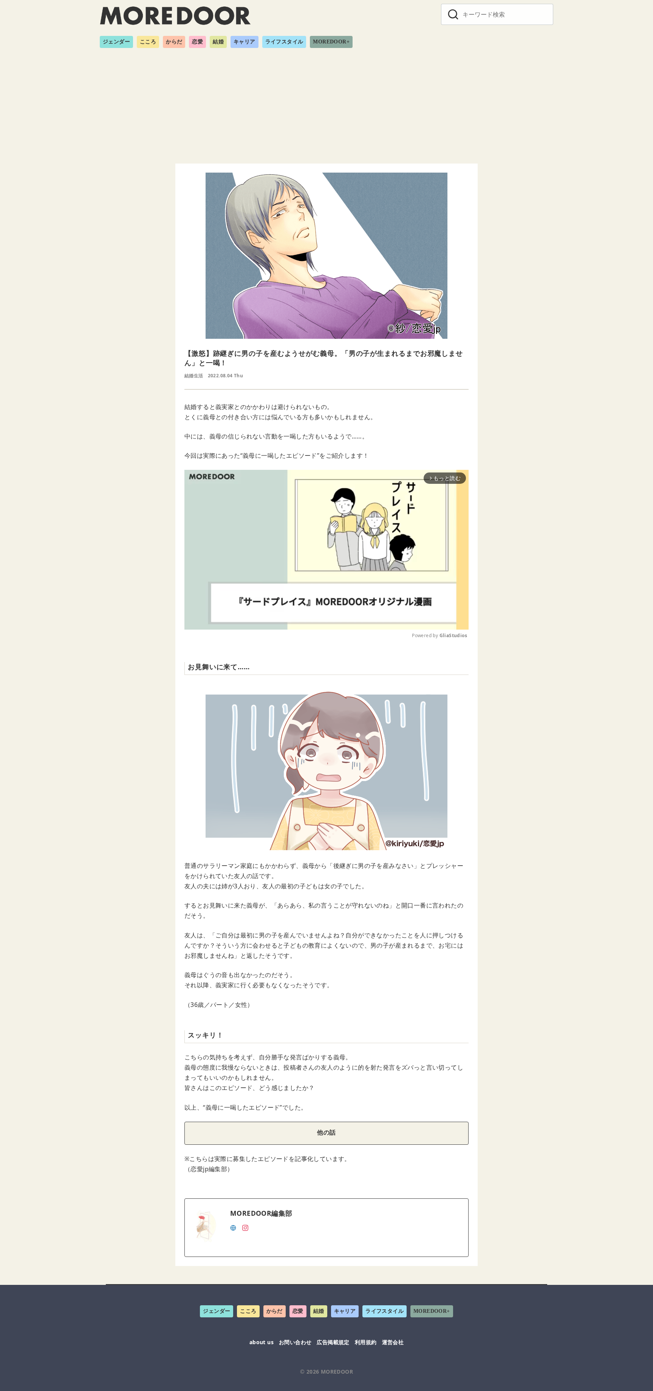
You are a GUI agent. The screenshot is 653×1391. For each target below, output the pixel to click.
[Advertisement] (326, 103)
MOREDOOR (337, 1371)
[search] (453, 14)
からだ (174, 42)
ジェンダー (116, 42)
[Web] (233, 1227)
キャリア (244, 42)
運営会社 (393, 1342)
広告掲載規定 (333, 1342)
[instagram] (245, 1227)
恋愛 (197, 42)
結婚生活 (193, 375)
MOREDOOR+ (331, 42)
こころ (148, 42)
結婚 (218, 42)
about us (261, 1342)
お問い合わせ (295, 1342)
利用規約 (366, 1342)
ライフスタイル (284, 42)
